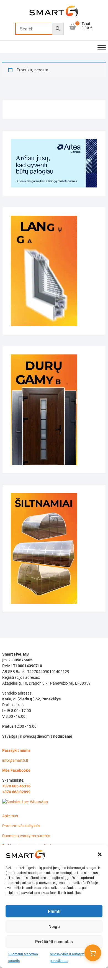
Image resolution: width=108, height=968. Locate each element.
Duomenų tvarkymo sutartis (26, 836)
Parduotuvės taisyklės (21, 826)
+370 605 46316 (16, 786)
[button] (99, 854)
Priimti (54, 911)
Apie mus (10, 816)
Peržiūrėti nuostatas (54, 941)
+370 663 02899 (16, 792)
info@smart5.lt (15, 760)
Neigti (54, 926)
